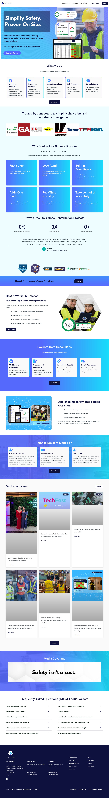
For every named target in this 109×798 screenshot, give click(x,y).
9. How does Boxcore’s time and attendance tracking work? (74, 717)
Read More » (11, 564)
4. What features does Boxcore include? (17, 722)
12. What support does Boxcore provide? (69, 733)
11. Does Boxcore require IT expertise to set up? (71, 728)
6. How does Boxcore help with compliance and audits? (22, 733)
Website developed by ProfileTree (29, 789)
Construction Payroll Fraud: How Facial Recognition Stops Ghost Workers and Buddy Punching (87, 628)
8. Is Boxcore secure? (63, 711)
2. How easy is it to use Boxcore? (15, 711)
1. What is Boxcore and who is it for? (16, 706)
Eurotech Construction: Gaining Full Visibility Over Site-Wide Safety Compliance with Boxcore (54, 620)
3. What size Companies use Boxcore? (17, 717)
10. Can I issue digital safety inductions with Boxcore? (73, 722)
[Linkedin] (7, 779)
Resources (75, 3)
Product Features (65, 3)
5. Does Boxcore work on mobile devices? (18, 728)
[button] (2, 33)
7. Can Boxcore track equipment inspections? (70, 706)
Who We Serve (83, 3)
